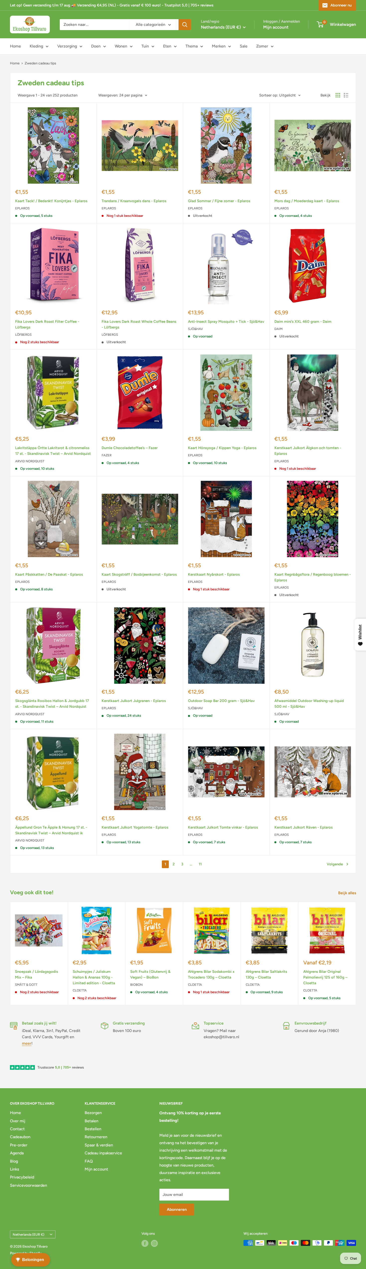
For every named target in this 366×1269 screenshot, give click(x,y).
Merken (219, 46)
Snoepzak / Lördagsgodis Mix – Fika (36, 974)
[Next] (356, 953)
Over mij (17, 1121)
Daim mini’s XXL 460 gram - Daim (302, 321)
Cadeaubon (20, 1136)
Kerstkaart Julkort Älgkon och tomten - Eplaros (307, 451)
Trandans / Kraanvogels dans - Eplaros (134, 201)
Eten (167, 46)
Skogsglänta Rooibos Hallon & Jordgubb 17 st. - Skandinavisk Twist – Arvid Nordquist (52, 704)
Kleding (36, 46)
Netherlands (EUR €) (28, 1234)
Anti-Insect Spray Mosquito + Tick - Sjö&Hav (226, 321)
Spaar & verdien (99, 1145)
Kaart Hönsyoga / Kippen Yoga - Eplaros (222, 448)
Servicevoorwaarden (28, 1185)
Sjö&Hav (195, 329)
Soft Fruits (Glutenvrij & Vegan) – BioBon (150, 974)
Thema (191, 46)
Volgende (335, 864)
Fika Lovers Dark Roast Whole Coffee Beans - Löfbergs (139, 324)
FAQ (89, 1161)
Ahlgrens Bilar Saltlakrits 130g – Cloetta (266, 974)
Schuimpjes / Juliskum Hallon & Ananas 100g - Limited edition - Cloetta (94, 977)
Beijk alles (347, 893)
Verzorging (67, 46)
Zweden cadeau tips (40, 63)
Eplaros (22, 208)
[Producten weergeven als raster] (338, 95)
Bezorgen (93, 1112)
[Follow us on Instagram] (154, 1243)
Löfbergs (23, 334)
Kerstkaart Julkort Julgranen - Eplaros (134, 701)
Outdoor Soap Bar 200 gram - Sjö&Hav (221, 701)
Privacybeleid (22, 1177)
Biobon (136, 985)
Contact (17, 1129)
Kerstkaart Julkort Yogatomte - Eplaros (135, 827)
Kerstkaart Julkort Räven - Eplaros (303, 827)
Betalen (91, 1121)
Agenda (17, 1153)
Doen (96, 46)
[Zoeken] (185, 24)
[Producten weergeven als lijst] (346, 95)
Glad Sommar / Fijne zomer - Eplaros (219, 201)
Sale (243, 46)
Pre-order (18, 1145)
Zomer (262, 46)
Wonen (121, 46)
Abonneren (177, 1209)
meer (26, 1043)
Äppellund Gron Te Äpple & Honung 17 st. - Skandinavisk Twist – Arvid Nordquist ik (51, 830)
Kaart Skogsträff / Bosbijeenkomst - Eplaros (139, 574)
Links (14, 1169)
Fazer (107, 455)
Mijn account (276, 27)
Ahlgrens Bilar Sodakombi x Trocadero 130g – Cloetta (211, 974)
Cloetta (80, 990)
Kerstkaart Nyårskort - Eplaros (214, 574)
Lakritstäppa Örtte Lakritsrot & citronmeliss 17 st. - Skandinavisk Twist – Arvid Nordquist (53, 451)
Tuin (145, 46)
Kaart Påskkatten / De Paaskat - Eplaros (49, 574)
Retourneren (96, 1136)
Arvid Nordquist (29, 461)
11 (200, 864)
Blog (14, 1161)
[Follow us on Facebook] (144, 1243)
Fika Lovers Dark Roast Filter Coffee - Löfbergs (47, 324)
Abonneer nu (341, 5)
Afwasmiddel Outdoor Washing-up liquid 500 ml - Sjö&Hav (309, 704)
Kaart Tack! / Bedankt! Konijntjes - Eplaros (51, 201)
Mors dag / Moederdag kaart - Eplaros (306, 201)
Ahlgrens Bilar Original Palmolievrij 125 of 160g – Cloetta (325, 977)
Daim (278, 329)
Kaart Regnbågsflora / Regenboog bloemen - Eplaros (312, 577)
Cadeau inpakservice (103, 1153)
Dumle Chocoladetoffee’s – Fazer (130, 448)
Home (15, 46)
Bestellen (93, 1129)
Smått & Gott (26, 985)
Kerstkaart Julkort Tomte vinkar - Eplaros (223, 827)
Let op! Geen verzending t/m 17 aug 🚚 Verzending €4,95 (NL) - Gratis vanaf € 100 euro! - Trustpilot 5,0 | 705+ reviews (111, 5)
